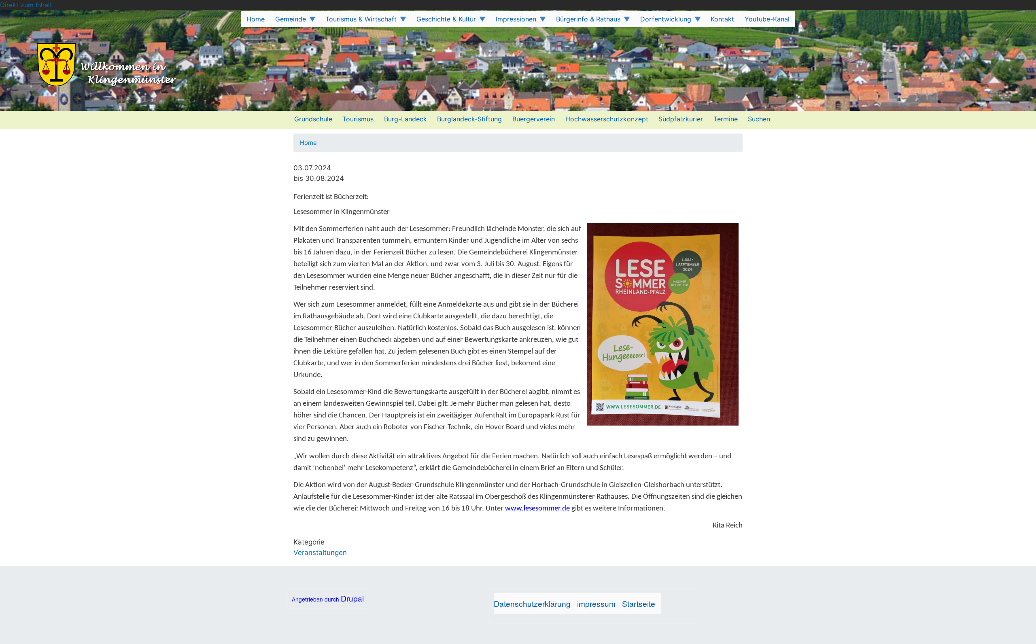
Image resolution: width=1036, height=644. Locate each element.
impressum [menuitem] (596, 603)
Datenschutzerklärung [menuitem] (532, 603)
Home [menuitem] (255, 19)
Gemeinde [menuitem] (288, 21)
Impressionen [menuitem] (513, 21)
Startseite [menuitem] (638, 603)
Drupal (352, 598)
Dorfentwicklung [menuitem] (663, 21)
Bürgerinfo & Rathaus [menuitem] (585, 21)
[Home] (92, 65)
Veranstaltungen (320, 552)
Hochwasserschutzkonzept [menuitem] (606, 119)
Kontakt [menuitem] (722, 19)
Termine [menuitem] (725, 119)
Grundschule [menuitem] (313, 119)
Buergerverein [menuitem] (533, 119)
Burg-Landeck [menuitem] (405, 119)
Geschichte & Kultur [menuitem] (443, 21)
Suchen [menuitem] (759, 119)
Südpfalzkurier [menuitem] (680, 119)
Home (308, 142)
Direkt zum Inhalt (26, 5)
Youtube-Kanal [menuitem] (767, 19)
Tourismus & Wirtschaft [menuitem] (359, 21)
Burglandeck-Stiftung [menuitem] (469, 119)
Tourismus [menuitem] (358, 119)
